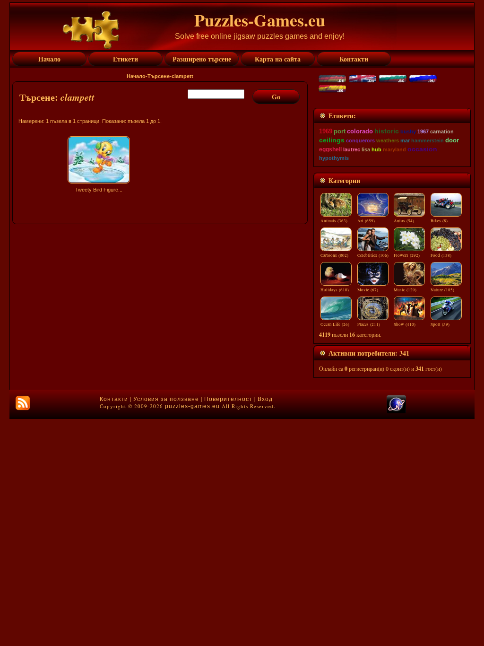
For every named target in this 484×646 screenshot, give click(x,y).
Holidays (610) (334, 290)
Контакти (114, 399)
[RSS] (22, 402)
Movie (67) (367, 290)
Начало (136, 76)
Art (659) (366, 221)
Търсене (158, 76)
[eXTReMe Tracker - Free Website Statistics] (396, 411)
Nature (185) (442, 290)
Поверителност (228, 399)
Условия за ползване (166, 399)
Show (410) (404, 324)
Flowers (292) (407, 255)
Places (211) (368, 324)
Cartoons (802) (334, 255)
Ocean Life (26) (334, 324)
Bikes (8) (439, 221)
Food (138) (441, 255)
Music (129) (405, 290)
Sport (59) (440, 324)
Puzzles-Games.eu (259, 20)
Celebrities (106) (373, 255)
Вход (265, 399)
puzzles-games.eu (192, 406)
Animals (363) (333, 221)
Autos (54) (404, 221)
